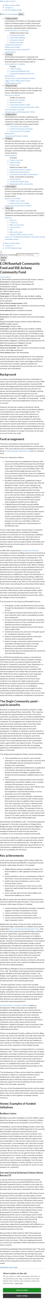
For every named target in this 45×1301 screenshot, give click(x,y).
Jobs (11, 230)
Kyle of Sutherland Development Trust (24, 929)
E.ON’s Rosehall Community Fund (17, 451)
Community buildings (17, 38)
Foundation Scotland (28, 550)
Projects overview (16, 160)
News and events (16, 232)
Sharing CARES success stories (21, 234)
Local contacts (15, 227)
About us (9, 208)
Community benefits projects (21, 170)
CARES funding (15, 69)
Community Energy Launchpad (21, 129)
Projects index (15, 162)
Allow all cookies (22, 1290)
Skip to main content (7, 1)
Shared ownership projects (20, 172)
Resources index (16, 102)
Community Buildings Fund (20, 71)
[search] (1, 252)
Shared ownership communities (21, 184)
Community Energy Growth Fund (22, 74)
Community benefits (17, 35)
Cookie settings (22, 1296)
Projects (9, 138)
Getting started (11, 18)
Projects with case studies (20, 203)
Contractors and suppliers (19, 126)
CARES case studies (17, 201)
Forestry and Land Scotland (20, 131)
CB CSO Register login (13, 10)
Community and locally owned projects (24, 174)
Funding (9, 54)
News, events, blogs (12, 5)
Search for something (8, 255)
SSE (35, 451)
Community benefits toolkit (20, 105)
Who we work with (17, 225)
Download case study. (8, 1267)
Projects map (14, 165)
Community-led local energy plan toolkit (24, 107)
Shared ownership (16, 42)
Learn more (19, 1283)
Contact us (9, 8)
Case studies (11, 186)
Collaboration (11, 114)
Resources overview (17, 100)
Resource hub (11, 86)
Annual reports (15, 179)
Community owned (17, 40)
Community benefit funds (19, 181)
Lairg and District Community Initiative (14, 1005)
